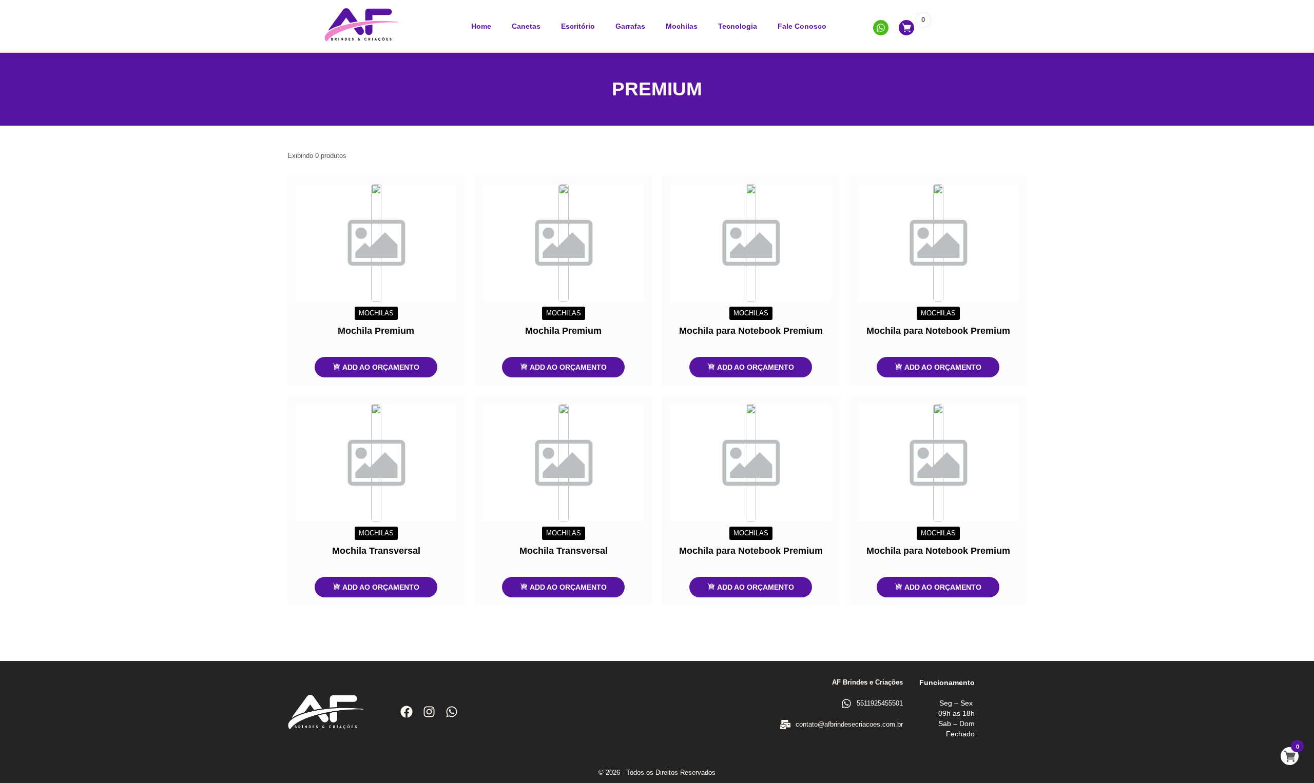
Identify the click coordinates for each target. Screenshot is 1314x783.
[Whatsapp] (452, 712)
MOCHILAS (376, 313)
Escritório (578, 26)
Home (481, 26)
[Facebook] (406, 712)
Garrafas (630, 26)
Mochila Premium (376, 331)
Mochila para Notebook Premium (751, 331)
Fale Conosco (802, 26)
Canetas (526, 26)
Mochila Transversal (376, 551)
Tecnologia (737, 26)
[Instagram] (429, 712)
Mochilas (682, 26)
